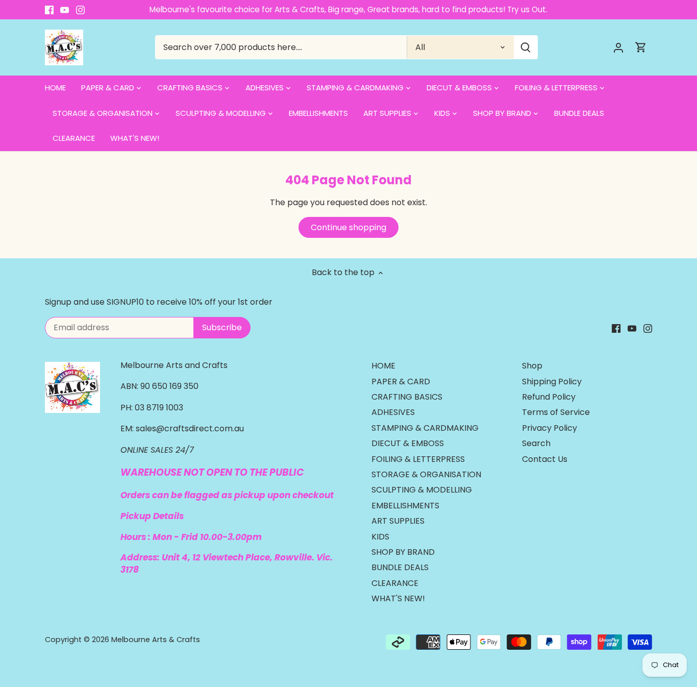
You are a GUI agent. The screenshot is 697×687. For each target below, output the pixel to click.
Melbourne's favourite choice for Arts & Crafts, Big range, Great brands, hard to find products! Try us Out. (348, 9)
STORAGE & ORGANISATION (426, 474)
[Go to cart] (641, 47)
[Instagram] (80, 9)
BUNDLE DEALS (400, 567)
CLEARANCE (394, 583)
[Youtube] (64, 9)
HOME (383, 366)
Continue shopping (348, 227)
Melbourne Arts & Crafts (155, 639)
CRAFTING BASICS (406, 397)
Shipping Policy (552, 381)
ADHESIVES (393, 412)
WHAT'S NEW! (398, 598)
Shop (532, 366)
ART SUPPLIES (398, 521)
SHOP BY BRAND (403, 552)
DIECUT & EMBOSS (407, 443)
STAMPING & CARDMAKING (425, 428)
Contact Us (544, 459)
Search (536, 443)
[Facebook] (49, 9)
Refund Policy (549, 397)
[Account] (618, 47)
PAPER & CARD (400, 381)
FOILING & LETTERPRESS (418, 459)
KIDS (380, 537)
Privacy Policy (549, 428)
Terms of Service (556, 412)
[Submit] (525, 47)
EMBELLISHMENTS (405, 505)
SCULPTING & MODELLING (421, 490)
